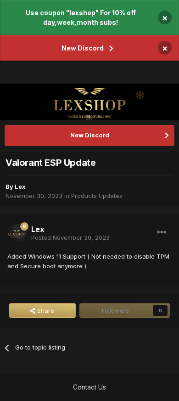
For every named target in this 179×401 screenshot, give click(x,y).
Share (44, 310)
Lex (20, 186)
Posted (70, 237)
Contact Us (89, 387)
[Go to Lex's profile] (16, 233)
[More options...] (161, 232)
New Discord (83, 48)
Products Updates (97, 195)
